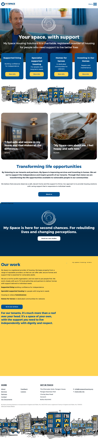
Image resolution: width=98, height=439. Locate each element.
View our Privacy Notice (8, 406)
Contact (4, 397)
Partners (4, 394)
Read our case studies (49, 238)
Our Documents (6, 399)
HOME (4, 385)
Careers (23, 392)
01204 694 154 (79, 392)
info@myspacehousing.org (84, 389)
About (3, 389)
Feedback (24, 389)
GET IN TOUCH (46, 385)
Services (4, 392)
